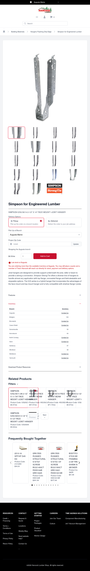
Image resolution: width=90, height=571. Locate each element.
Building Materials (17, 31)
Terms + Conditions (7, 527)
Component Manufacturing (75, 518)
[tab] (16, 132)
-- (19, 549)
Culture (52, 523)
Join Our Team (55, 518)
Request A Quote (22, 519)
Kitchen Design (39, 535)
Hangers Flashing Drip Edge (40, 31)
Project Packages (37, 522)
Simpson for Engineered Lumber (70, 31)
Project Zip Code (14, 240)
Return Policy (8, 543)
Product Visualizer (37, 529)
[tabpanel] (45, 87)
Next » (44, 416)
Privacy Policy (8, 538)
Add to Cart (45, 256)
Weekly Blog (23, 531)
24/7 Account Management (76, 523)
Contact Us (64, 313)
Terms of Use (8, 533)
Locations (22, 526)
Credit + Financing (6, 519)
